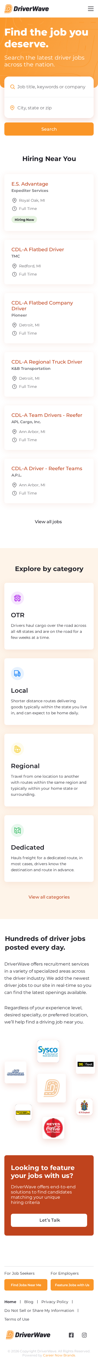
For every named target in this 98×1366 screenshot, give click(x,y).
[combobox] (55, 86)
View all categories (49, 897)
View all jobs (48, 521)
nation (44, 64)
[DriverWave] (28, 1337)
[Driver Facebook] (71, 1335)
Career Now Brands (59, 1355)
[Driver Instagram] (84, 1335)
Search (14, 57)
